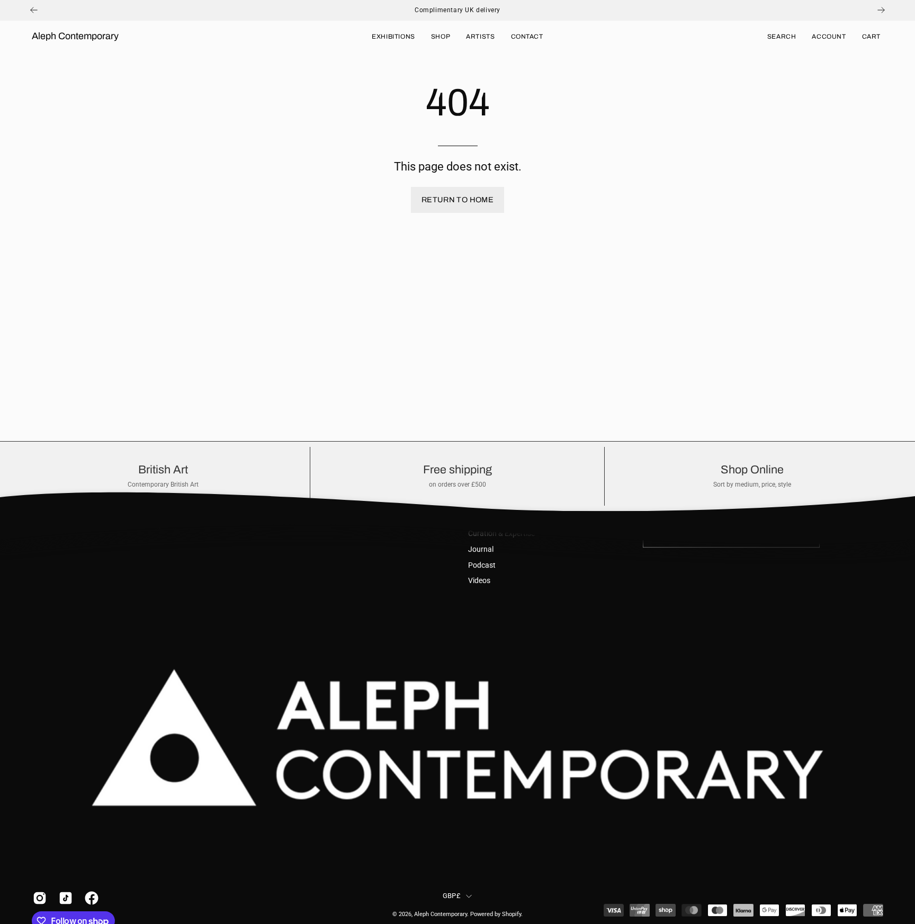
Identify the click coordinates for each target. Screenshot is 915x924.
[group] (457, 10)
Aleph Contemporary (75, 36)
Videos (479, 581)
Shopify (511, 914)
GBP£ (452, 896)
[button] (781, 36)
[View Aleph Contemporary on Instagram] (38, 898)
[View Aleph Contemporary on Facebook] (90, 898)
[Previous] (34, 10)
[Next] (881, 10)
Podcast (482, 565)
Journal (481, 549)
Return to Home (457, 199)
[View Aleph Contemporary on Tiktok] (64, 898)
